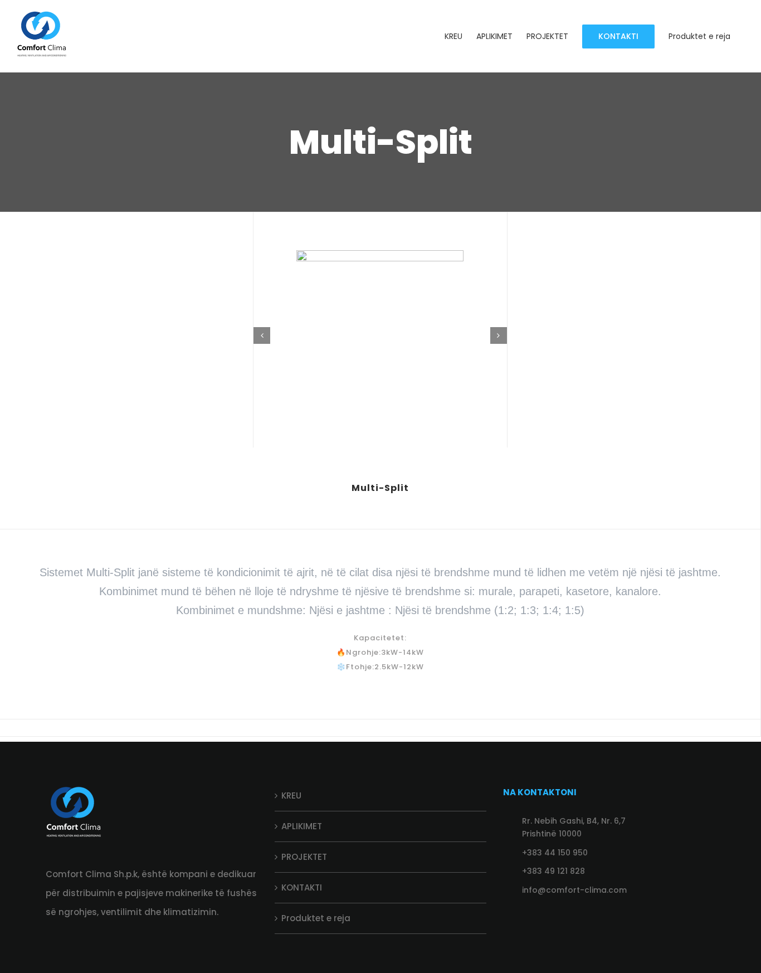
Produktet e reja (315, 918)
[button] (261, 335)
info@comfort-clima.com (574, 890)
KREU (291, 795)
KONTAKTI (301, 887)
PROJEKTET (304, 857)
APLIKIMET (301, 826)
